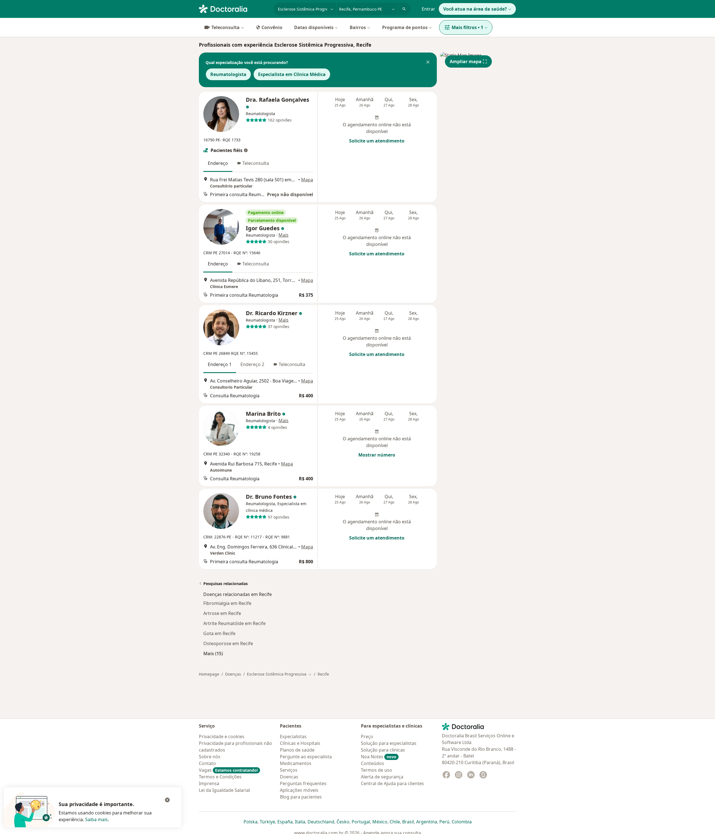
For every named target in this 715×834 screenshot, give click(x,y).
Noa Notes (378, 757)
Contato (207, 763)
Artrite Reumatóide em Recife (234, 623)
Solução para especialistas (388, 743)
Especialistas (293, 736)
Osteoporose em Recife (228, 643)
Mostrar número (376, 455)
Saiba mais (96, 819)
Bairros (358, 27)
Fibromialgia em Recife (227, 603)
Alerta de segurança (382, 777)
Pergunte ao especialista (306, 757)
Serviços (288, 770)
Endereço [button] (218, 163)
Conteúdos (372, 763)
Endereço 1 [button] (220, 364)
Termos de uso (376, 770)
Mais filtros (467, 27)
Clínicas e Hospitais (300, 743)
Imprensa (209, 783)
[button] (428, 62)
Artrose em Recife (222, 613)
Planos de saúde (297, 750)
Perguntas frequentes (303, 783)
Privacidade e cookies (221, 736)
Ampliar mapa (466, 61)
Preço (367, 736)
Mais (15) (213, 653)
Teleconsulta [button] (255, 163)
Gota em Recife (219, 633)
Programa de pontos (405, 27)
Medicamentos (295, 763)
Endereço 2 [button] (252, 364)
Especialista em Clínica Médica (292, 74)
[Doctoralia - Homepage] (234, 8)
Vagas (228, 770)
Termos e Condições (220, 777)
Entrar (428, 9)
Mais (283, 235)
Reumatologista (228, 74)
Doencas (289, 777)
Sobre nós (209, 757)
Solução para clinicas (383, 750)
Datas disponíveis (313, 27)
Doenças (233, 674)
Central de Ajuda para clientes (392, 783)
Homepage (209, 674)
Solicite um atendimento (376, 141)
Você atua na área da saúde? (475, 9)
